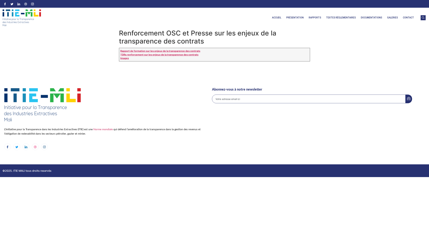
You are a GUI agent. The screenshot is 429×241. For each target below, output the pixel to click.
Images (124, 58)
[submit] (408, 99)
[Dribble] (25, 3)
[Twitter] (11, 3)
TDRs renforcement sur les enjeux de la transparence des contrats (159, 54)
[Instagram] (32, 3)
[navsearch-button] (423, 17)
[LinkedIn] (18, 3)
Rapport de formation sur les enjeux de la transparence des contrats (160, 51)
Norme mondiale (103, 129)
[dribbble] (35, 146)
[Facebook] (5, 3)
